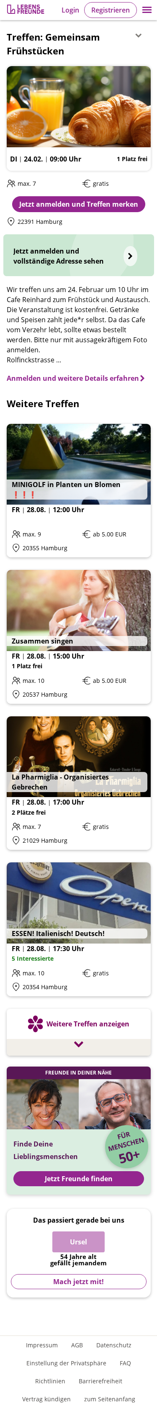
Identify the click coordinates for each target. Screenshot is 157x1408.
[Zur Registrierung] (26, 10)
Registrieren (110, 10)
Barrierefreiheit (100, 1381)
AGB (77, 1345)
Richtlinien (50, 1381)
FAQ (125, 1363)
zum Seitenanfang (109, 1399)
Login (70, 10)
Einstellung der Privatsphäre (66, 1363)
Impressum (42, 1345)
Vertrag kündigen (46, 1399)
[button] (147, 10)
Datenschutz (113, 1345)
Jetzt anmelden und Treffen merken (78, 204)
